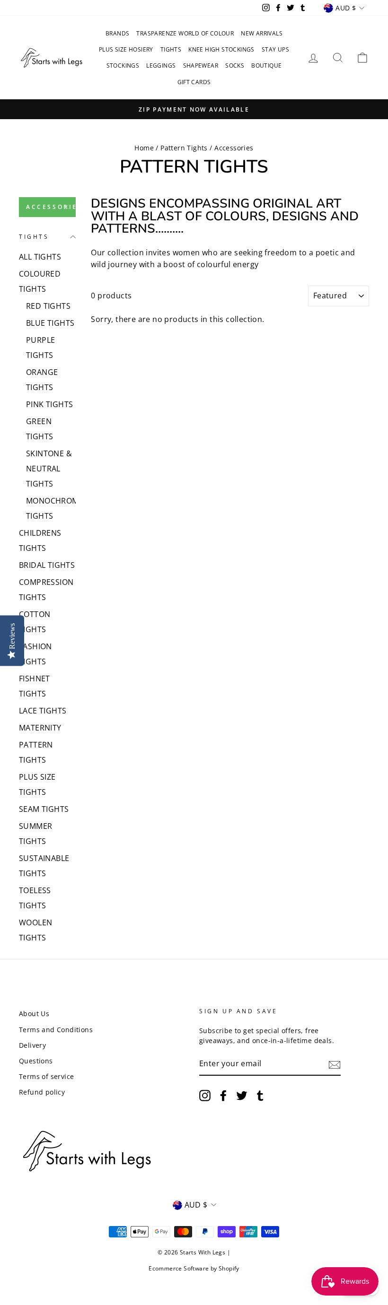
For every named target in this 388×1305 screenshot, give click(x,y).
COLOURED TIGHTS (40, 281)
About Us (34, 1013)
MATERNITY (40, 727)
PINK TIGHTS (49, 404)
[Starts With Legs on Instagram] (205, 1095)
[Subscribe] (334, 1064)
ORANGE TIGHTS (42, 379)
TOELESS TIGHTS (35, 898)
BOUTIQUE (266, 65)
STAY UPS (275, 49)
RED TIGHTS (48, 306)
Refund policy (42, 1092)
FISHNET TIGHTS (34, 686)
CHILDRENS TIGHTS (40, 540)
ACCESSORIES (51, 207)
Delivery (32, 1045)
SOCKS (234, 65)
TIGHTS (170, 49)
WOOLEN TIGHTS (35, 930)
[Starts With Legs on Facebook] (223, 1095)
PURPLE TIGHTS (40, 347)
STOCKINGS (123, 65)
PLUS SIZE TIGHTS (37, 784)
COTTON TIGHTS (34, 622)
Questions (36, 1060)
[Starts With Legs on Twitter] (241, 1095)
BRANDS (117, 33)
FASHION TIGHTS (35, 654)
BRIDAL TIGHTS (47, 565)
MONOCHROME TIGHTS (51, 508)
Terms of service (46, 1076)
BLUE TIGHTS (50, 323)
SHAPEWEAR (201, 65)
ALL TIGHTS (40, 257)
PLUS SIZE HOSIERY (126, 49)
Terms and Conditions (56, 1029)
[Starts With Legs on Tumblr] (260, 1095)
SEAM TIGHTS (44, 809)
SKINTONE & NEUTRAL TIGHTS (49, 468)
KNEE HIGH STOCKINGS (221, 49)
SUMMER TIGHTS (35, 833)
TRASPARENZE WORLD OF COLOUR (185, 33)
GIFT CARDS (194, 82)
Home (144, 147)
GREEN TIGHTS (39, 429)
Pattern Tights (184, 147)
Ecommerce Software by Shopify (194, 1268)
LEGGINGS (161, 65)
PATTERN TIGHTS (36, 752)
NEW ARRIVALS (261, 33)
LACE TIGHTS (42, 710)
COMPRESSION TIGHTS (46, 589)
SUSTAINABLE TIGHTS (44, 866)
